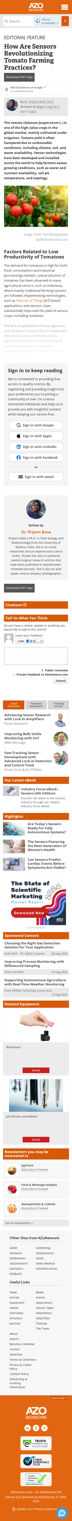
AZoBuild (16, 1274)
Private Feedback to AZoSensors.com (42, 674)
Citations (14, 604)
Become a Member (22, 1344)
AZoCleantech (19, 1263)
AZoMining (43, 1248)
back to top (58, 1398)
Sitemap (41, 1323)
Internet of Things (29, 300)
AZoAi (40, 1258)
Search (14, 1339)
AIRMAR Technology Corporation (32, 990)
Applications (44, 1303)
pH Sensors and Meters (22, 1116)
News (13, 1292)
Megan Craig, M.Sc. (48, 107)
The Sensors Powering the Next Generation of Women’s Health (47, 845)
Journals (15, 1323)
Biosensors (13, 1047)
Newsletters (44, 1313)
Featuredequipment (36, 705)
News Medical (45, 1263)
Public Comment (56, 670)
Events (40, 1297)
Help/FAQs (43, 1318)
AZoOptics (16, 1268)
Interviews (16, 1313)
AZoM (13, 1248)
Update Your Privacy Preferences (38, 1509)
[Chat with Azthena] (62, 1513)
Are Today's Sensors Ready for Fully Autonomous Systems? (47, 828)
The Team (42, 1328)
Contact (15, 1349)
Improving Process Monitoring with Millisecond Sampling (34, 963)
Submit (61, 681)
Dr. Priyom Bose (36, 532)
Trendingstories (58, 705)
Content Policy (19, 1374)
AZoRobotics (18, 1258)
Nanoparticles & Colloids (38, 1204)
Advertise (16, 1354)
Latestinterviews (14, 705)
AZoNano (16, 1253)
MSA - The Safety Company (28, 953)
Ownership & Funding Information (18, 1383)
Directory (16, 1318)
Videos (14, 1308)
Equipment (17, 1303)
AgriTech (27, 1165)
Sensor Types (45, 1308)
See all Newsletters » (19, 1223)
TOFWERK (18, 972)
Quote (36, 1070)
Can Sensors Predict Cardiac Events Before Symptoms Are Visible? (47, 863)
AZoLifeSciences (46, 1268)
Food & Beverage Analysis (39, 1185)
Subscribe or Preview (34, 1169)
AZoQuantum (45, 1253)
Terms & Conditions (23, 1359)
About (14, 1334)
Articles (15, 1297)
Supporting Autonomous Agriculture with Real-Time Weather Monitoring (35, 982)
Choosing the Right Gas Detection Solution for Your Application (32, 945)
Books (40, 1292)
